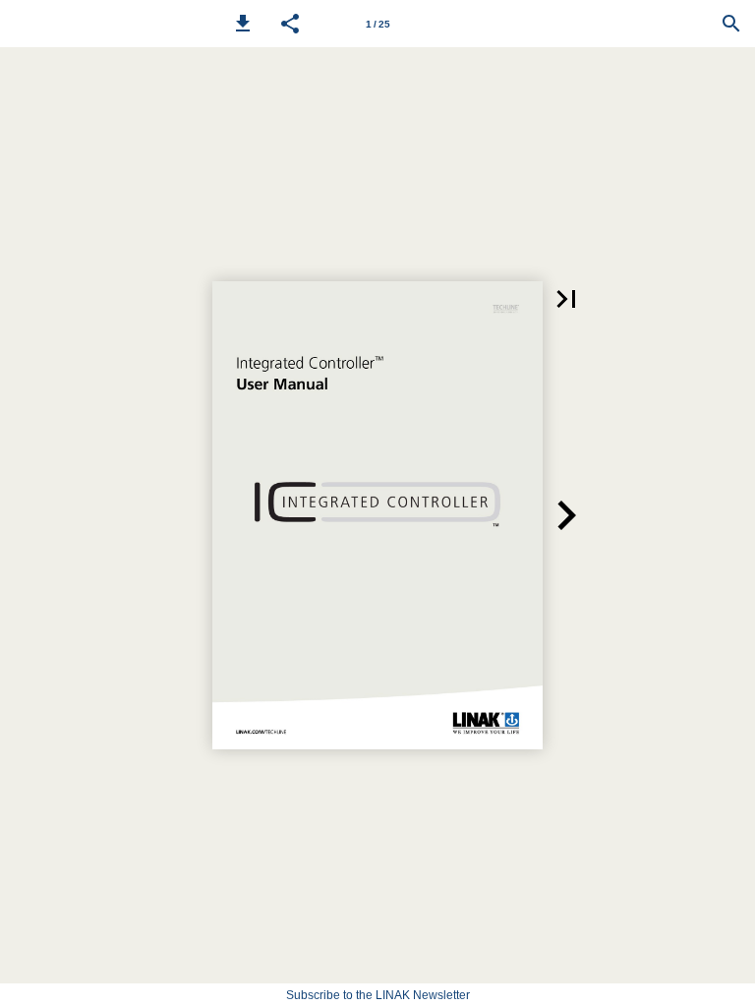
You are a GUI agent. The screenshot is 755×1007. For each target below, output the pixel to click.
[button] (242, 23)
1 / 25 (378, 24)
